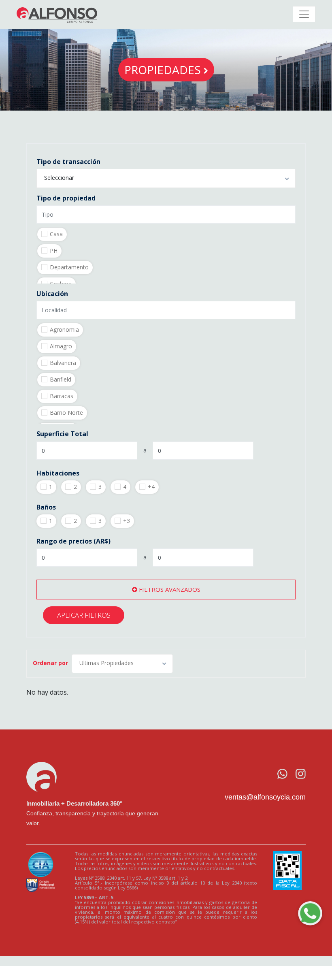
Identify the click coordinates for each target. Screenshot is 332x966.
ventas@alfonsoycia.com (265, 797)
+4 (151, 486)
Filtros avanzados (168, 589)
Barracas (61, 396)
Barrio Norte (66, 412)
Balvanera (63, 363)
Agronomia (64, 329)
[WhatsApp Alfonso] (310, 913)
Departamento (69, 267)
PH (53, 250)
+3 (126, 521)
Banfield (60, 379)
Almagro (61, 346)
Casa (56, 234)
